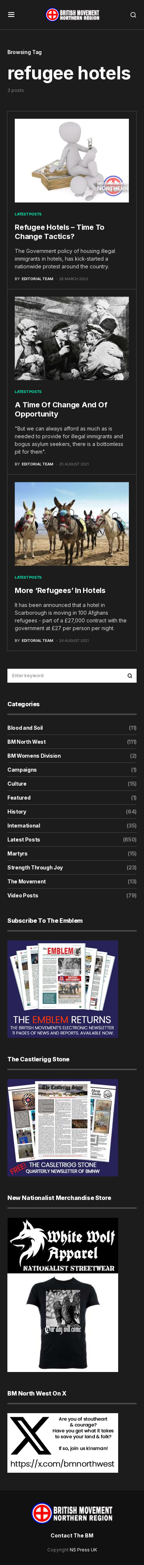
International (23, 825)
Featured (18, 797)
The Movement (26, 881)
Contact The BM (72, 1535)
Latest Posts (28, 214)
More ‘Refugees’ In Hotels (60, 590)
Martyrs (17, 853)
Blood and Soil (25, 728)
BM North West (26, 742)
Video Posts (22, 895)
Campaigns (22, 770)
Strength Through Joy (35, 867)
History (16, 811)
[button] (11, 14)
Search (130, 675)
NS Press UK (83, 1550)
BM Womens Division (34, 756)
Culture (17, 783)
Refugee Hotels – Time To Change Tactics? (59, 232)
